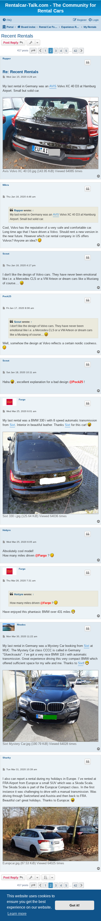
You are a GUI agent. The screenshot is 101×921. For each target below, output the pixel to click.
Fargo (22, 399)
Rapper (7, 58)
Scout (6, 253)
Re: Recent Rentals (20, 72)
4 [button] (61, 51)
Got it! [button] (75, 905)
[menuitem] (7, 20)
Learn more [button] (17, 914)
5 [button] (66, 51)
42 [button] (75, 51)
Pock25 (7, 296)
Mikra (6, 185)
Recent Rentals (17, 35)
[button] (33, 50)
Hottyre (7, 530)
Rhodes (21, 624)
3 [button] (56, 51)
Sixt (12, 425)
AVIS (52, 86)
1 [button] (45, 51)
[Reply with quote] (88, 62)
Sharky (7, 757)
